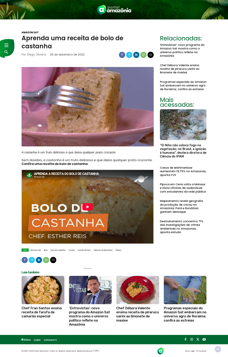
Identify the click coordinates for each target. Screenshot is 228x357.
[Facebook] (122, 55)
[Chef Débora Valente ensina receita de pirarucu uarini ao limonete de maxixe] (137, 290)
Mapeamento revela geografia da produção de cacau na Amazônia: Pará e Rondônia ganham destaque (181, 206)
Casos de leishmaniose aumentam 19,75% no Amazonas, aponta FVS (183, 171)
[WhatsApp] (143, 55)
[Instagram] (191, 339)
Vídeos (118, 250)
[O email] (151, 55)
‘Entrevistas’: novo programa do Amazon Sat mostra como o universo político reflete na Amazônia (182, 50)
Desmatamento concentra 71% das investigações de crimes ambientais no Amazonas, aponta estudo (181, 226)
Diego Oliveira (36, 54)
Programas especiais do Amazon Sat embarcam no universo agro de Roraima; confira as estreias (183, 85)
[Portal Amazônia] (114, 10)
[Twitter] (129, 55)
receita (72, 250)
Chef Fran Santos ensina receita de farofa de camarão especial (42, 312)
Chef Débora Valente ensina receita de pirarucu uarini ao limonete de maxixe (179, 68)
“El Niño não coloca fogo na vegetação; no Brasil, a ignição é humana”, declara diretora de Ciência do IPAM (183, 150)
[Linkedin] (136, 55)
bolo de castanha (58, 250)
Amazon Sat (30, 32)
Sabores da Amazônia (103, 250)
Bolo (46, 250)
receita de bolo (84, 250)
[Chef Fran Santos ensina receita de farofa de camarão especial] (43, 290)
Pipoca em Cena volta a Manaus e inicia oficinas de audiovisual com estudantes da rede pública (183, 187)
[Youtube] (204, 339)
